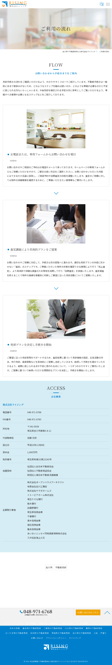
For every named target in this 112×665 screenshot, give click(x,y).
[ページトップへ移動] (107, 612)
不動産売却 (60, 567)
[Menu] (108, 4)
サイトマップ (75, 638)
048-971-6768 (34, 412)
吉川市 (49, 567)
